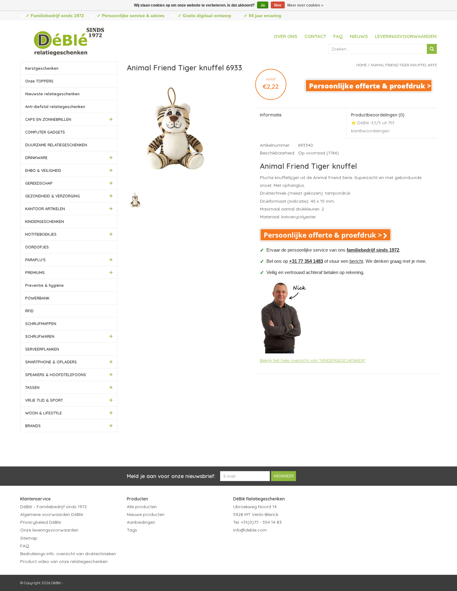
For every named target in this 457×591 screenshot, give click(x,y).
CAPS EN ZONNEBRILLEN (48, 119)
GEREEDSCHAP (39, 183)
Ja (263, 5)
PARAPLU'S (35, 259)
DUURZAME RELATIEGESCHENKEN (56, 144)
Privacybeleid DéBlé (40, 522)
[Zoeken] (432, 49)
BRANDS (33, 425)
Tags (132, 530)
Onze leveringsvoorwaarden (49, 530)
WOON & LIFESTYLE (43, 412)
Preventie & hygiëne (44, 285)
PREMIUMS (35, 272)
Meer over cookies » (305, 5)
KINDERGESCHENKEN (44, 221)
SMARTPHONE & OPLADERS (51, 361)
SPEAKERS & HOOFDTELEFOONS (55, 374)
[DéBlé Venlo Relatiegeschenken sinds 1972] (69, 40)
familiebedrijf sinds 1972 (373, 250)
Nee (277, 5)
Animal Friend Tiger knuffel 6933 (404, 65)
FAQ (338, 36)
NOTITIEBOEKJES (41, 234)
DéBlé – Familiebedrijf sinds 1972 (53, 506)
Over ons (285, 36)
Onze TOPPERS (39, 80)
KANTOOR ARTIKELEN (45, 208)
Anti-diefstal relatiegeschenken (55, 106)
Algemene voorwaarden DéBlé (51, 514)
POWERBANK (37, 298)
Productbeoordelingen (377, 122)
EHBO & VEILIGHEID (43, 170)
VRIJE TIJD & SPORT (44, 400)
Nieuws (359, 36)
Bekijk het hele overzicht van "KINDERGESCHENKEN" (313, 360)
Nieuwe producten (145, 514)
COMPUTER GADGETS (45, 132)
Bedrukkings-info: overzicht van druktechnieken (68, 553)
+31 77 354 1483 (306, 261)
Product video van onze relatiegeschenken (64, 561)
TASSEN (32, 387)
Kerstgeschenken (41, 68)
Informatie (271, 115)
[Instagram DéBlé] (272, 546)
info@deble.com (250, 530)
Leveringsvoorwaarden (405, 36)
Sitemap (28, 538)
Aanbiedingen (141, 522)
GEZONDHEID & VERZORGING (52, 195)
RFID (29, 310)
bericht (356, 261)
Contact (315, 36)
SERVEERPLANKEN (42, 349)
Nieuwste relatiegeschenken (52, 93)
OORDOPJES (37, 246)
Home (361, 65)
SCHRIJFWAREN (39, 336)
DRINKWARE (36, 157)
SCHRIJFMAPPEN (40, 323)
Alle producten (142, 506)
